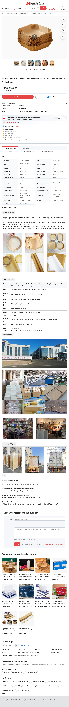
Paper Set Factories (23, 681)
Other (3, 652)
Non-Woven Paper (17, 673)
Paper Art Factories (8, 681)
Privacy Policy (61, 700)
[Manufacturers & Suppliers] (35, 3)
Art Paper (6, 673)
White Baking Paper (8, 686)
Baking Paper (5, 649)
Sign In (4, 140)
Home (3, 13)
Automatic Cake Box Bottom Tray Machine (26, 655)
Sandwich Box (55, 652)
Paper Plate (21, 649)
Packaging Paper (36, 13)
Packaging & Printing (12, 13)
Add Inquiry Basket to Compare (35, 69)
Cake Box (37, 649)
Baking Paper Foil (8, 690)
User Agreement (44, 700)
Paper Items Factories (38, 681)
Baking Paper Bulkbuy (23, 690)
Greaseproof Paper (47, 13)
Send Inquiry (18, 97)
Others (36, 655)
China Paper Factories (54, 681)
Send (17, 544)
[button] (61, 151)
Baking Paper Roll (23, 686)
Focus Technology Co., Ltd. (22, 700)
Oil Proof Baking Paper (54, 686)
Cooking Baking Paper (37, 686)
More (3, 693)
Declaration (53, 700)
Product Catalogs (27, 645)
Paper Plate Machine (56, 649)
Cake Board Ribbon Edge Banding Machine (10, 655)
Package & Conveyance (24, 13)
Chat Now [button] (52, 97)
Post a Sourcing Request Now (53, 544)
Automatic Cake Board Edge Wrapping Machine (26, 652)
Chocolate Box (38, 652)
